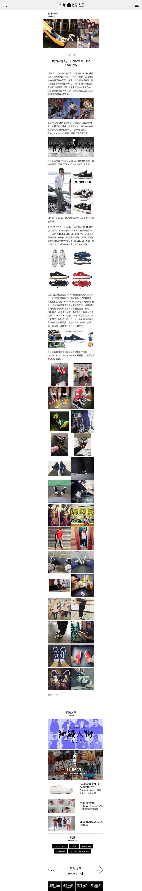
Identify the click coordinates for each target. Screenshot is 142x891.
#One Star (86, 846)
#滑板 (74, 846)
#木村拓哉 (60, 851)
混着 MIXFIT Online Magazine (71, 5)
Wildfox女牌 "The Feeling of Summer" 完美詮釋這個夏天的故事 (91, 806)
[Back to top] (136, 877)
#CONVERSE (60, 846)
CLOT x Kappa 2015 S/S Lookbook (91, 823)
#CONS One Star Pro (80, 851)
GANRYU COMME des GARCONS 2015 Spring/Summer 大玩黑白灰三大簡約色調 (90, 789)
